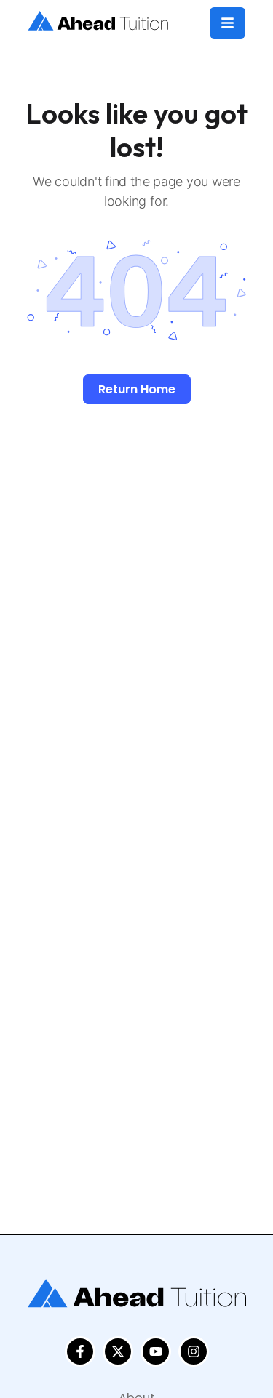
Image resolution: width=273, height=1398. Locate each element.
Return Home (136, 389)
